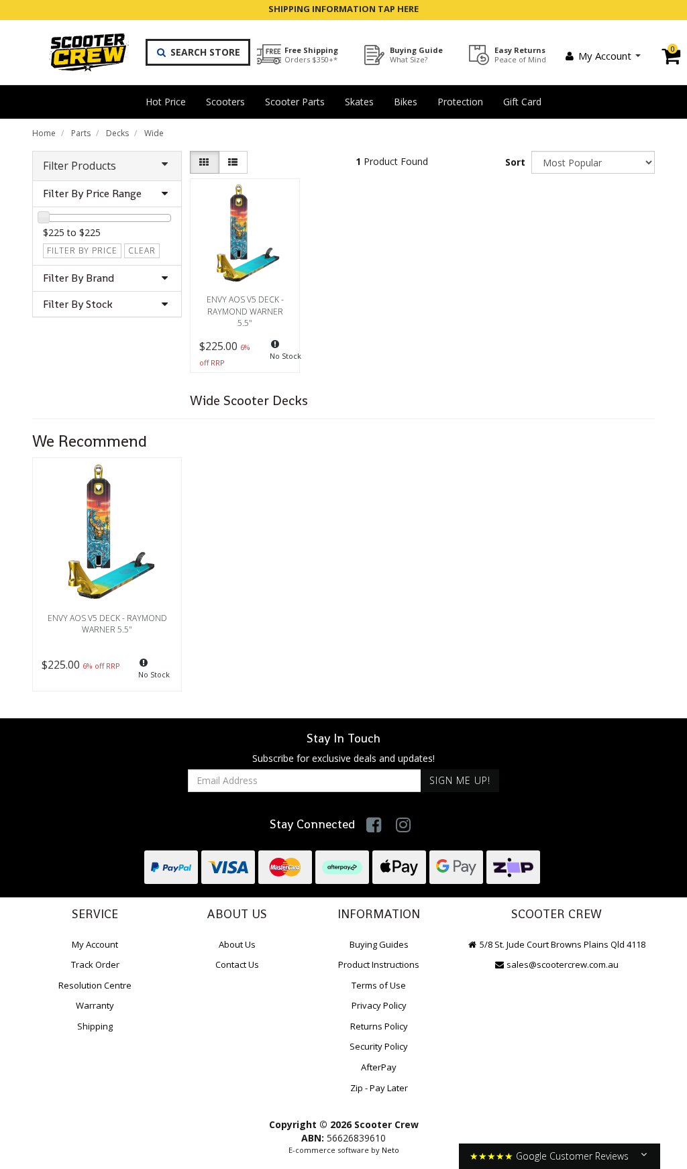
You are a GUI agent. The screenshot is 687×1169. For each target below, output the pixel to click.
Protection (460, 101)
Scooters (225, 101)
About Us (237, 944)
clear (142, 250)
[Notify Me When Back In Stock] (278, 353)
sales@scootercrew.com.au (563, 964)
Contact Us (237, 964)
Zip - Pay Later (379, 1088)
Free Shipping (311, 54)
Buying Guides (379, 944)
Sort (515, 162)
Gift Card (522, 101)
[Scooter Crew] (80, 52)
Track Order (95, 964)
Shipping (95, 1026)
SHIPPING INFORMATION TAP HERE (343, 9)
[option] (107, 577)
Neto (390, 1150)
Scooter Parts (295, 101)
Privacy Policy (379, 1005)
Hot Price (166, 101)
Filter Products (79, 165)
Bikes (405, 101)
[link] (374, 824)
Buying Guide (416, 54)
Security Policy (379, 1046)
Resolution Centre (94, 985)
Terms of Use (379, 985)
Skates (359, 101)
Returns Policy (379, 1026)
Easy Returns (520, 54)
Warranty (95, 1005)
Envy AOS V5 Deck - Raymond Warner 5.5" (245, 311)
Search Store (204, 52)
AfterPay (379, 1067)
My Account (604, 55)
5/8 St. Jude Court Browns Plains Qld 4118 (561, 944)
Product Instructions (378, 964)
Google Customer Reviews (572, 1156)
